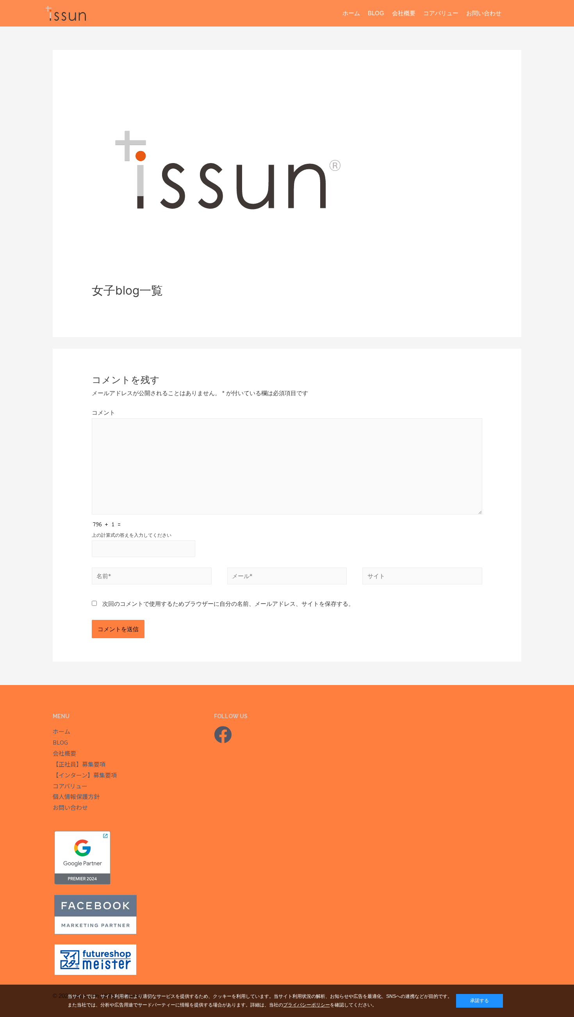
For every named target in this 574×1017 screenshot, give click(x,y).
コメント (103, 412)
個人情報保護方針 (76, 796)
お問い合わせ (483, 13)
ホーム (351, 13)
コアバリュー (440, 13)
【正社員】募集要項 (79, 764)
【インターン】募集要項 (85, 775)
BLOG (376, 13)
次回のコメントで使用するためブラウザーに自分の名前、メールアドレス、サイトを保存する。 (228, 603)
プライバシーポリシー (306, 1005)
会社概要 (403, 13)
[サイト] (422, 577)
